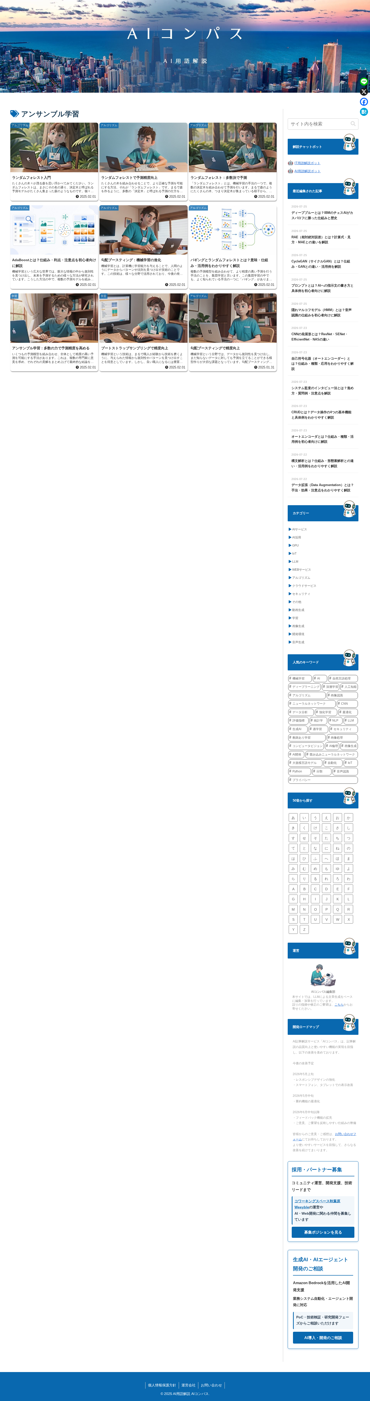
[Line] (364, 82)
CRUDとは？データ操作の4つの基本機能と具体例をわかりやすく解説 (321, 414)
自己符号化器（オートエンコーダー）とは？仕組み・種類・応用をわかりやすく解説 (322, 364)
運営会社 (188, 1385)
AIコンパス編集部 (323, 992)
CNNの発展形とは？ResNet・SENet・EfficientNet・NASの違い (319, 336)
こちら (339, 1004)
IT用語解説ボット (307, 163)
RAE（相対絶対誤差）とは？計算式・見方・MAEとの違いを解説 (321, 239)
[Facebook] (364, 102)
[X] (364, 92)
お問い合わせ (211, 1385)
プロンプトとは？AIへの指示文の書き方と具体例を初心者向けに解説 (322, 288)
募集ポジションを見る (323, 1232)
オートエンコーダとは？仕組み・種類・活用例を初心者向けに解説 (322, 439)
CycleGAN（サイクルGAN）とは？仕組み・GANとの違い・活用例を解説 (320, 263)
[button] (353, 124)
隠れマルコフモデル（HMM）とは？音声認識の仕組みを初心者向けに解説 (321, 312)
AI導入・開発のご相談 (323, 1338)
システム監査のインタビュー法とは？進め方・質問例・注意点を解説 (322, 390)
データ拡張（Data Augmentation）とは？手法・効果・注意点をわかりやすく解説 (322, 487)
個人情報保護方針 (162, 1385)
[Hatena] (364, 112)
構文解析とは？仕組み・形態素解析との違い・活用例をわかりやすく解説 (322, 463)
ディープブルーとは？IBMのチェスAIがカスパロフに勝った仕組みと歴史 (322, 215)
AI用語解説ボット (307, 171)
